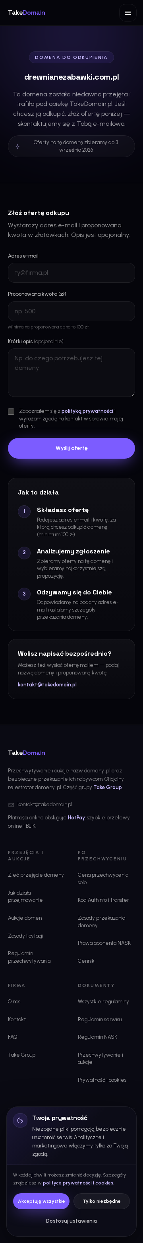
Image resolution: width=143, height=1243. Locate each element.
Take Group (107, 787)
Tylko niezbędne (102, 1201)
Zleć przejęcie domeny (36, 875)
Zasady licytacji (25, 936)
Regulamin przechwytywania (29, 957)
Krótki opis (36, 341)
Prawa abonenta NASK (104, 943)
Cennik (86, 961)
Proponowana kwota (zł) (37, 294)
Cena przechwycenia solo (103, 878)
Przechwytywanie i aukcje (100, 1058)
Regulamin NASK (97, 1037)
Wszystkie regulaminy (103, 1002)
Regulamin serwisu (100, 1019)
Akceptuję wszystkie (41, 1201)
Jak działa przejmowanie (25, 896)
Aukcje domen (25, 918)
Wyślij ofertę (72, 448)
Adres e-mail (23, 256)
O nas (14, 1002)
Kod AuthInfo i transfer (103, 900)
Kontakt (17, 1019)
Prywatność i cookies (102, 1080)
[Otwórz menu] (128, 12)
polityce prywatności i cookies (78, 1183)
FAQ (12, 1037)
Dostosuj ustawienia (71, 1221)
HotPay (76, 818)
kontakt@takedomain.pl (47, 685)
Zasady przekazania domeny (101, 921)
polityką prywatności (87, 411)
